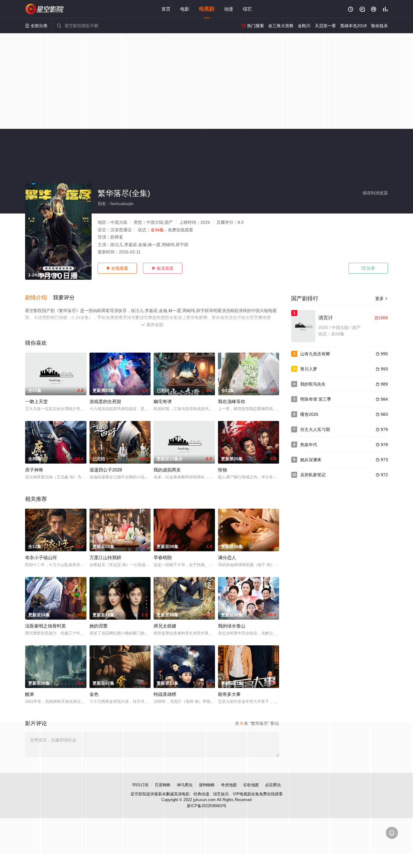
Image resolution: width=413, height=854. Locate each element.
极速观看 (163, 268)
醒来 (29, 694)
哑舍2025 (309, 414)
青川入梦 (308, 369)
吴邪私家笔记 (313, 474)
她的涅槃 (98, 625)
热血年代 (308, 444)
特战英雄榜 (165, 694)
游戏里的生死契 (105, 401)
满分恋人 (227, 557)
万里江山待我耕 (105, 557)
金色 (94, 694)
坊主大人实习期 (315, 429)
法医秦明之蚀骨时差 (45, 625)
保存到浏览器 (375, 193)
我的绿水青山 (231, 625)
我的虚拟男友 (167, 469)
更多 (381, 298)
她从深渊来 (310, 459)
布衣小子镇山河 (41, 557)
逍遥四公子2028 (105, 469)
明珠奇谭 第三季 (315, 399)
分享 (368, 268)
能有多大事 (229, 694)
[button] (39, 298)
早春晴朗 (163, 557)
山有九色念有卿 (315, 353)
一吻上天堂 (36, 401)
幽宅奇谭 (163, 401)
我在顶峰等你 (231, 401)
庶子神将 (34, 469)
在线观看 (117, 268)
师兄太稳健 (165, 625)
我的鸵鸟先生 (313, 384)
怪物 (222, 469)
